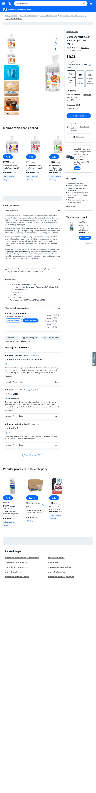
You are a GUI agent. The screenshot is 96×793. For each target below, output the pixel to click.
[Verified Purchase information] (29, 356)
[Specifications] (58, 279)
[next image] (11, 117)
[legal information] (90, 65)
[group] (77, 48)
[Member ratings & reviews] (58, 307)
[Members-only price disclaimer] (43, 505)
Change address (72, 108)
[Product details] (58, 210)
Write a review (30, 320)
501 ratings (85, 48)
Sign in (32, 498)
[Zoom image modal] (56, 43)
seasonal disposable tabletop (60, 567)
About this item (11, 205)
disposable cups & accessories (17, 567)
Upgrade (87, 94)
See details (84, 127)
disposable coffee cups (14, 572)
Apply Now (77, 168)
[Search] (84, 4)
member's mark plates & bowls (17, 576)
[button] (56, 38)
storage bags (53, 562)
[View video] (56, 49)
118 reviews (19, 316)
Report (57, 382)
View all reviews (13, 320)
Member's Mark (72, 31)
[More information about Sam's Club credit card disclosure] (80, 164)
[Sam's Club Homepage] (10, 3)
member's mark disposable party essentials (22, 557)
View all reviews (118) (32, 455)
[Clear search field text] (81, 3)
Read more (70, 206)
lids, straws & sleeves (56, 557)
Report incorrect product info (31, 271)
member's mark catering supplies (61, 576)
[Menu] (4, 4)
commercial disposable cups (16, 562)
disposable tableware (56, 572)
